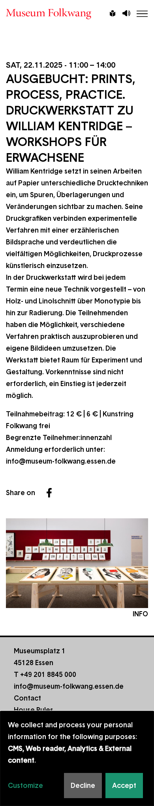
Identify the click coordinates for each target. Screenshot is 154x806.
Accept (124, 785)
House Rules (33, 710)
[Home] (77, 14)
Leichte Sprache (112, 14)
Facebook (49, 493)
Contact (27, 698)
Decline (83, 785)
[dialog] (77, 758)
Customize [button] (25, 785)
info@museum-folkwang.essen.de (61, 461)
